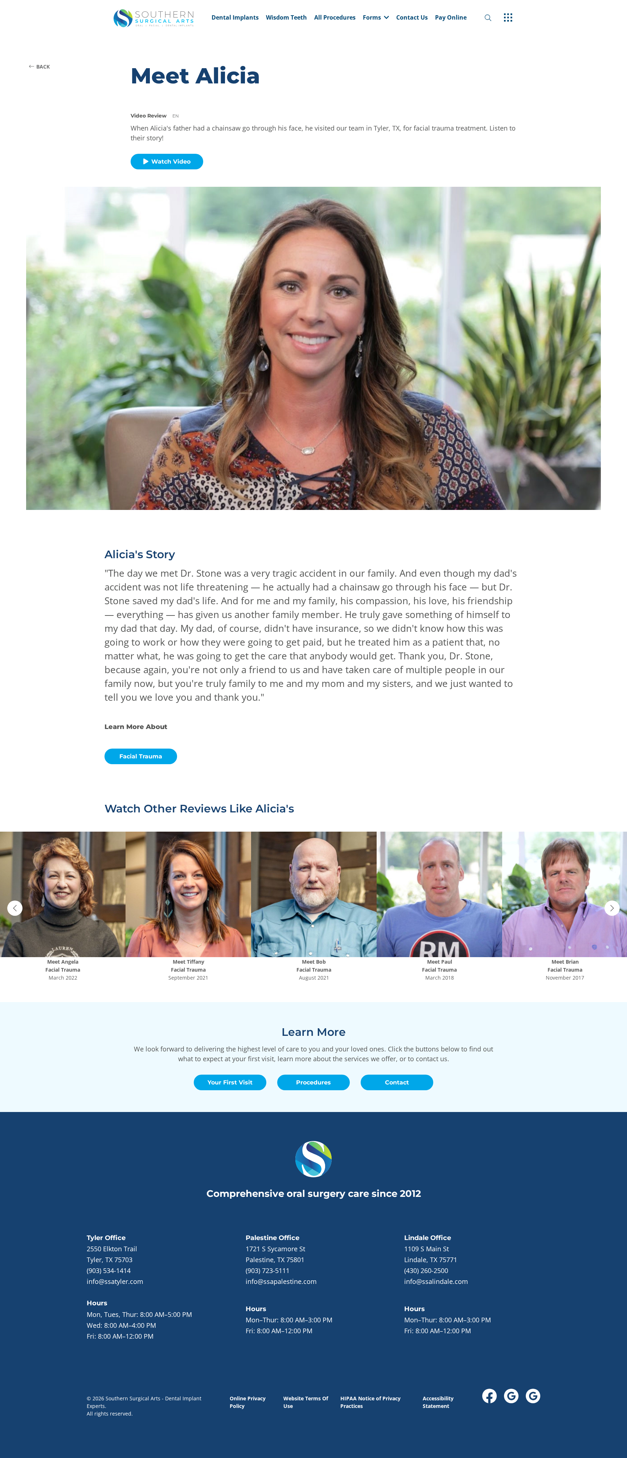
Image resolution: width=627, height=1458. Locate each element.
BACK (43, 66)
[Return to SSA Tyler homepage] (161, 18)
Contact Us (412, 18)
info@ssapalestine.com (281, 1281)
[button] (376, 18)
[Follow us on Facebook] (489, 1396)
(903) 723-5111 (268, 1270)
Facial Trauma (140, 756)
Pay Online (451, 18)
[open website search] (494, 18)
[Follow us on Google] (511, 1396)
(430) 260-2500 (426, 1270)
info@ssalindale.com (436, 1281)
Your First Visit (230, 1082)
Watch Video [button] (170, 161)
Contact (397, 1082)
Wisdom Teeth (286, 18)
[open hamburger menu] (508, 18)
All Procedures (335, 18)
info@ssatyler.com (115, 1281)
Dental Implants (235, 18)
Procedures (313, 1082)
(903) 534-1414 (109, 1270)
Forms (372, 18)
